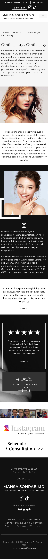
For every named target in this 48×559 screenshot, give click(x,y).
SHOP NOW (19, 8)
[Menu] (43, 16)
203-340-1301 (37, 2)
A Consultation (24, 445)
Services (17, 32)
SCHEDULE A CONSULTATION (16, 2)
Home (5, 32)
